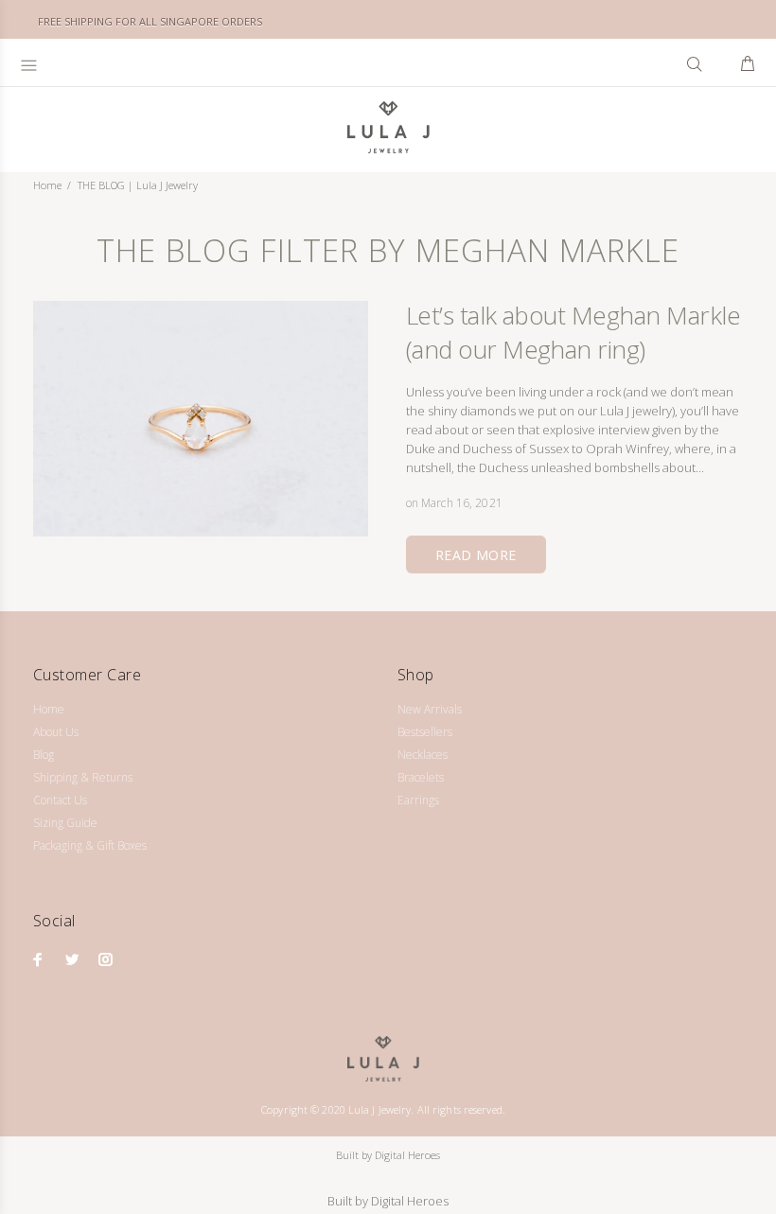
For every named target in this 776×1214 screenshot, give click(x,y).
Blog (43, 755)
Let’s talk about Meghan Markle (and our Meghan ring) (573, 332)
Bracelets (420, 777)
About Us (56, 732)
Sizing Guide (65, 823)
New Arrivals (429, 709)
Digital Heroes (410, 1200)
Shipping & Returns (82, 777)
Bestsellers (424, 732)
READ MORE (476, 555)
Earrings (418, 800)
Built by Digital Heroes (388, 1155)
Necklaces (422, 755)
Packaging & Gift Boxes (90, 845)
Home (47, 185)
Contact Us (60, 800)
